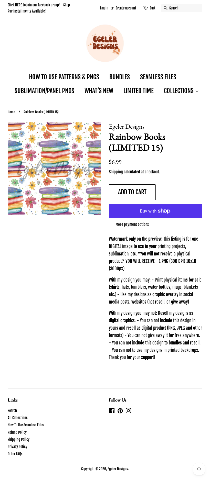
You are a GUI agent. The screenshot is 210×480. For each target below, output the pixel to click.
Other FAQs (15, 453)
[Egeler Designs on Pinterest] (120, 411)
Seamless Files (158, 77)
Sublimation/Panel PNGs (44, 91)
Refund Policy (17, 432)
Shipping (116, 171)
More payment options (132, 224)
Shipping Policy (18, 439)
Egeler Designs (118, 468)
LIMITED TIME (138, 91)
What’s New (99, 91)
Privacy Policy (17, 446)
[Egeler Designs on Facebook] (112, 411)
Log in (104, 8)
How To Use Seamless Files (26, 424)
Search (12, 410)
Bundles (119, 77)
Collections (179, 91)
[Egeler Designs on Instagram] (128, 411)
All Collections (18, 417)
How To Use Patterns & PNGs (64, 77)
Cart (152, 8)
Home (11, 112)
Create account (126, 8)
